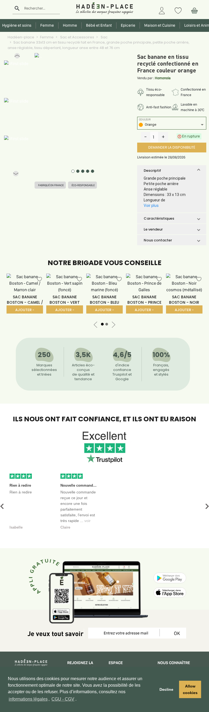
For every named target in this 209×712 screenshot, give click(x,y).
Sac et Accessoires (76, 37)
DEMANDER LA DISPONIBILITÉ (171, 147)
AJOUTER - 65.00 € (24, 310)
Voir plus (151, 205)
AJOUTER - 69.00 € (144, 310)
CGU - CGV (62, 699)
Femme (47, 37)
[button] (17, 57)
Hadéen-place (21, 37)
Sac (103, 37)
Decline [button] (166, 689)
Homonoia (163, 78)
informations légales (28, 699)
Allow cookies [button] (190, 689)
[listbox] (171, 125)
